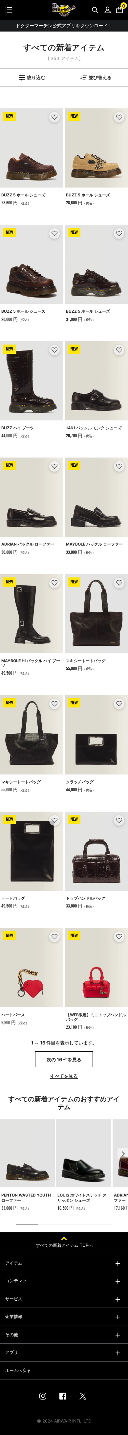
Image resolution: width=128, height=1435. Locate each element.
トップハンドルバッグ (85, 898)
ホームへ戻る (18, 1370)
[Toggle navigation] (9, 10)
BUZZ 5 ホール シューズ (23, 194)
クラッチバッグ (80, 781)
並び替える (100, 77)
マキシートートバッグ (85, 660)
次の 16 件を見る (64, 1059)
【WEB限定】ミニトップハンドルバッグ (96, 1017)
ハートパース (13, 1014)
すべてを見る (64, 1076)
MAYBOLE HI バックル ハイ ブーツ (30, 663)
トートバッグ (13, 898)
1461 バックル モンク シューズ (93, 427)
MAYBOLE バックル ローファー (94, 544)
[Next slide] (122, 1153)
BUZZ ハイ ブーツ (17, 427)
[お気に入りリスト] (55, 117)
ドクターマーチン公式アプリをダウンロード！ (64, 25)
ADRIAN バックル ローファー (27, 544)
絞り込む (36, 77)
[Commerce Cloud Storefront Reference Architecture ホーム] (64, 9)
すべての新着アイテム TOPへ (64, 1245)
